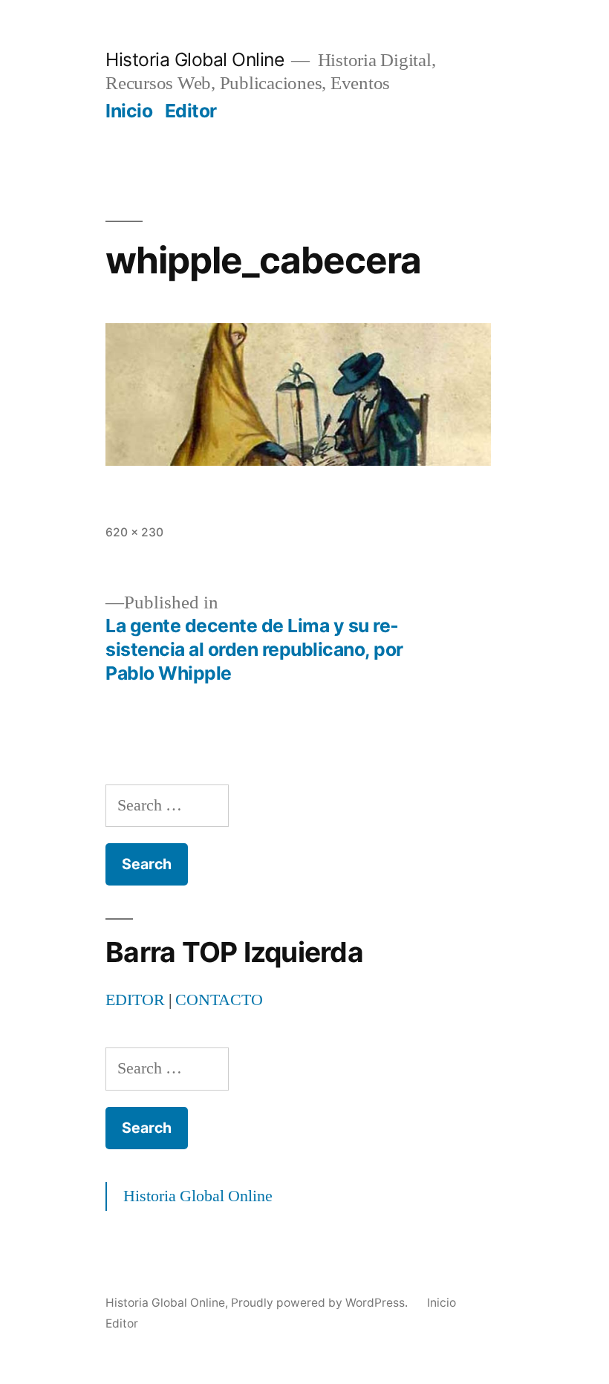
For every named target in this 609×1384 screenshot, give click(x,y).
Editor (191, 111)
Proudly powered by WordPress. (321, 1303)
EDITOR (135, 1000)
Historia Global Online (194, 59)
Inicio (128, 111)
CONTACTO (219, 1000)
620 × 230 (134, 532)
